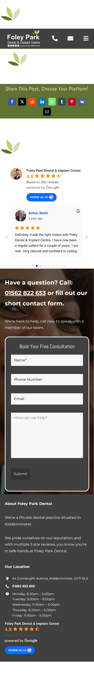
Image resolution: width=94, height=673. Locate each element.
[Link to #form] (70, 38)
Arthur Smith (38, 213)
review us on (39, 196)
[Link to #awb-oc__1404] (86, 38)
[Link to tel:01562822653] (55, 38)
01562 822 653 (25, 292)
